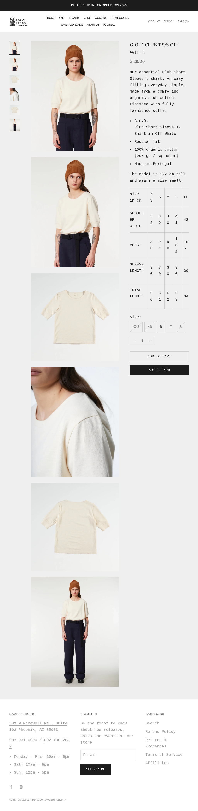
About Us (93, 24)
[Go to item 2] (14, 64)
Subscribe (95, 769)
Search (152, 723)
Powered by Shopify (55, 800)
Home (51, 18)
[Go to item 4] (14, 94)
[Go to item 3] (14, 79)
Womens (101, 18)
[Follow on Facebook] (11, 787)
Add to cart (159, 356)
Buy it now (159, 370)
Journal (109, 24)
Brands (74, 18)
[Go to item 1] (14, 48)
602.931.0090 (23, 740)
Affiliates (157, 763)
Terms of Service (164, 755)
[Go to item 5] (14, 110)
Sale (62, 18)
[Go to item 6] (14, 125)
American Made (72, 24)
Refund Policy (160, 731)
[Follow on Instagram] (21, 787)
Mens (87, 18)
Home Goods (119, 18)
